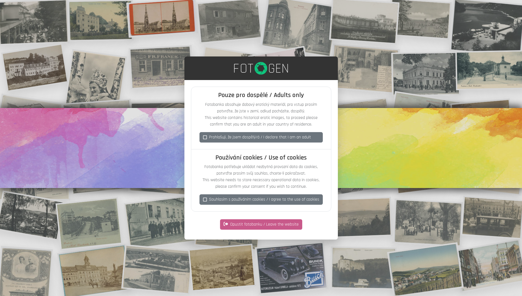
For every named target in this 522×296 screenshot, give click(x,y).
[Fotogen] (261, 68)
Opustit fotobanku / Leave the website (264, 224)
